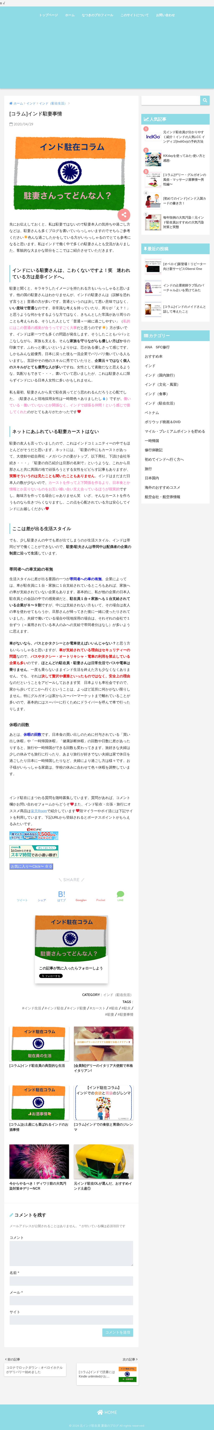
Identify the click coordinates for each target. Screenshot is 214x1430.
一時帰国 (152, 441)
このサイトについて (135, 15)
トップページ (48, 15)
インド (150, 366)
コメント (17, 1238)
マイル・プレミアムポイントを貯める (175, 431)
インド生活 (32, 1008)
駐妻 (110, 1014)
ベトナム (152, 413)
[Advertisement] (107, 57)
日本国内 (152, 478)
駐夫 (127, 1008)
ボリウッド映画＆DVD (163, 422)
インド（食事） (157, 394)
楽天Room (39, 811)
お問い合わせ (165, 15)
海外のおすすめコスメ (162, 488)
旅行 (148, 469)
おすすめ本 (154, 356)
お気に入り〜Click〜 (31, 866)
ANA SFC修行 (157, 347)
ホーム (70, 15)
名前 (14, 1273)
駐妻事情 (126, 1014)
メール (16, 1293)
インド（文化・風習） (162, 384)
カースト (99, 1008)
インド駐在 (55, 1008)
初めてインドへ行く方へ (164, 459)
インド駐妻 (78, 1008)
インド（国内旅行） (161, 375)
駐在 (114, 1008)
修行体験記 (154, 450)
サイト (15, 1312)
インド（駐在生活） (118, 995)
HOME (110, 1412)
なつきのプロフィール (97, 15)
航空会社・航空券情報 (162, 497)
